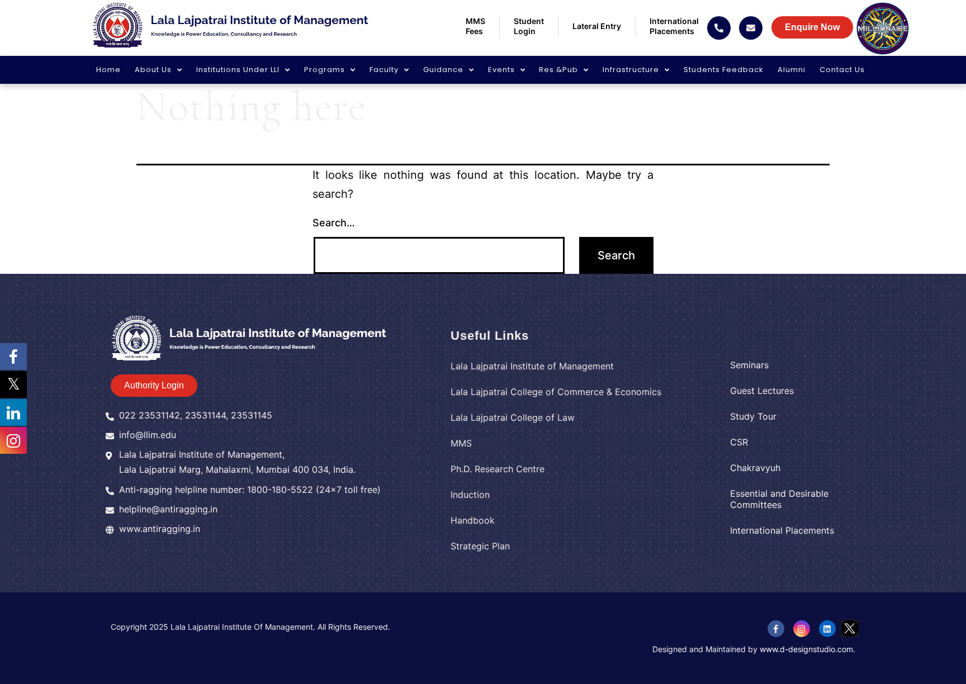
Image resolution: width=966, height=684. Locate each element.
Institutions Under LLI (238, 69)
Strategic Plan (480, 546)
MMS (461, 443)
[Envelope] (751, 28)
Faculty (384, 69)
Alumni (792, 69)
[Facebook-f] (776, 628)
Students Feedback (724, 69)
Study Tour (753, 416)
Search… (333, 223)
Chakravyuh (755, 467)
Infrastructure (631, 69)
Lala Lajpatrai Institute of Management (532, 366)
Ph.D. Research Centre (497, 468)
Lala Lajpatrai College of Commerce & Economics (556, 391)
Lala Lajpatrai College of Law (513, 417)
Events (501, 69)
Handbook (473, 520)
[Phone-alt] (719, 28)
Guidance (443, 69)
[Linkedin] (827, 628)
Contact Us (842, 69)
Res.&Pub (558, 69)
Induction (470, 494)
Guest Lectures (762, 390)
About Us (153, 69)
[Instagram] (801, 628)
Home (108, 69)
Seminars (749, 364)
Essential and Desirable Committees (779, 499)
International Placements (782, 530)
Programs (324, 69)
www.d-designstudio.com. (807, 649)
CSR (739, 442)
